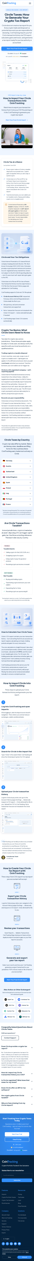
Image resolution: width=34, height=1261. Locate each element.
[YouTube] (15, 1243)
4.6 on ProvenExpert (18, 1147)
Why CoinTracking (7, 1218)
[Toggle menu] (30, 3)
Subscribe (17, 1180)
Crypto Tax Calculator (8, 1200)
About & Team (6, 1215)
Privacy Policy (6, 1230)
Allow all (24, 1257)
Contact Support (10, 1038)
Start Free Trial (17, 1134)
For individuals (22, 1215)
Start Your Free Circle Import (17, 49)
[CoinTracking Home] (9, 3)
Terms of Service (6, 1227)
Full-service (21, 1221)
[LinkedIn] (11, 1243)
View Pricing (17, 1139)
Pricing (20, 1194)
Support (4, 1224)
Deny (9, 1257)
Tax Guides (21, 1197)
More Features (6, 1203)
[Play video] (17, 136)
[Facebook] (3, 1243)
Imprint (4, 1232)
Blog (19, 1203)
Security (4, 1221)
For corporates (22, 1218)
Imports (4, 1194)
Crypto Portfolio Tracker (9, 1197)
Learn (19, 1200)
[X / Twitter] (7, 1243)
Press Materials (22, 1206)
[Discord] (19, 1243)
